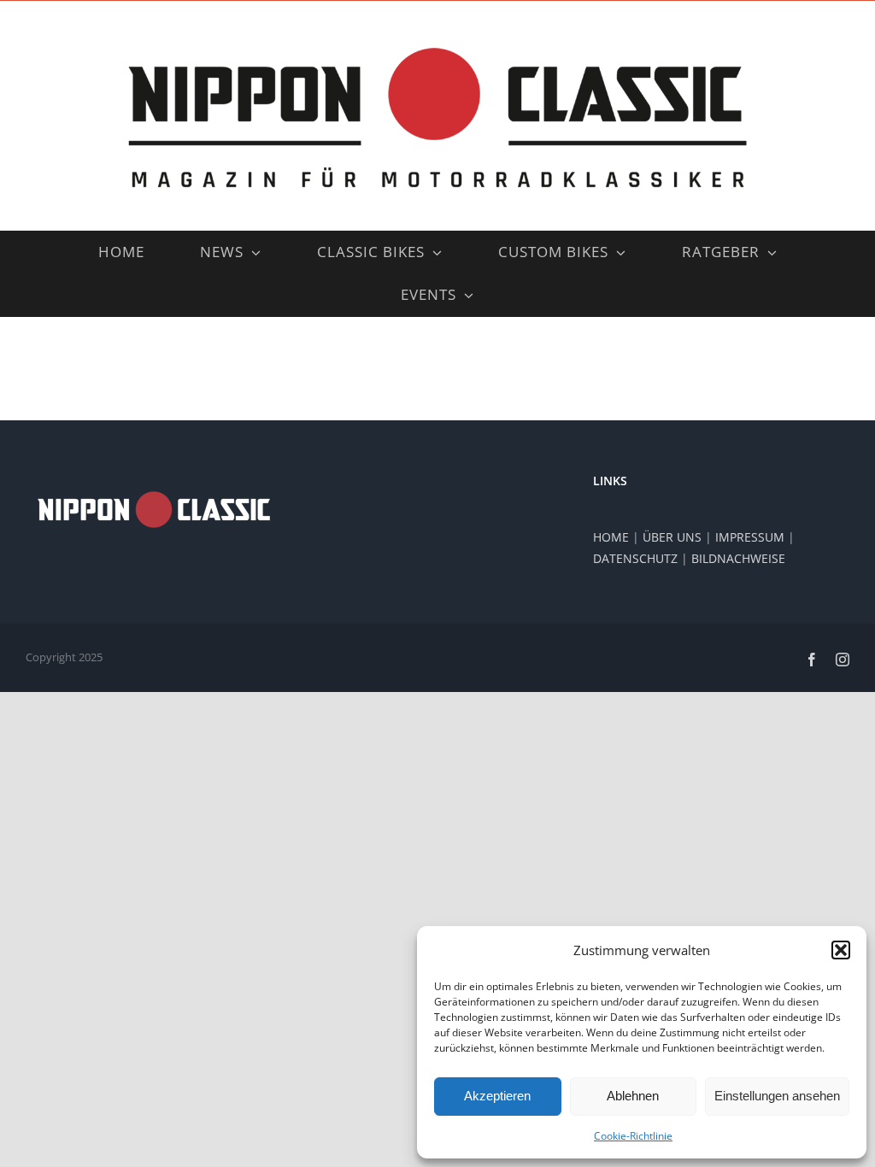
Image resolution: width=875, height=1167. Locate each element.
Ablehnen (633, 1095)
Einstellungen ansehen (777, 1095)
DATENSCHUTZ (635, 558)
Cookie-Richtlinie (633, 1136)
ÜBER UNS (672, 537)
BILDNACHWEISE (738, 558)
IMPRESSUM (749, 537)
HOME (611, 537)
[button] (840, 950)
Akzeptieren (497, 1095)
